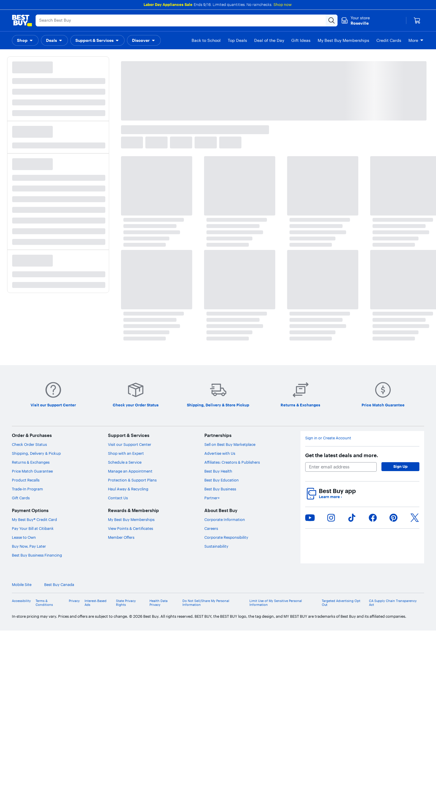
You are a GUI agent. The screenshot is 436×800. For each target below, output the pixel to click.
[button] (25, 40)
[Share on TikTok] (352, 517)
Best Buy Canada (409, 584)
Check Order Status (29, 444)
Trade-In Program (27, 489)
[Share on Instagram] (331, 517)
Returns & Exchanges (31, 462)
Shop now (282, 4)
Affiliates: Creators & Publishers (232, 462)
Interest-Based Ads (95, 603)
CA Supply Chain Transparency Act (393, 603)
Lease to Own (24, 537)
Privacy (74, 601)
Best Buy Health (218, 471)
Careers (211, 528)
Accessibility (21, 601)
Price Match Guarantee (32, 471)
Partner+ (212, 497)
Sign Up (400, 466)
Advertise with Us (219, 453)
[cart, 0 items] (417, 20)
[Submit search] (332, 20)
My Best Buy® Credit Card (34, 519)
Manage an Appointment (130, 471)
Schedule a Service (124, 462)
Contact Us (118, 497)
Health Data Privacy (158, 603)
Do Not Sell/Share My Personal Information (205, 603)
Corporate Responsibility (226, 537)
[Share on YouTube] (310, 517)
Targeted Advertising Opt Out (341, 603)
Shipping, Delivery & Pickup (36, 453)
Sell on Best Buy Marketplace (229, 444)
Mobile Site (371, 584)
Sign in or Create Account (328, 438)
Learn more (330, 497)
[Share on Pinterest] (393, 517)
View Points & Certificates (130, 528)
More (413, 40)
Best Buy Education (221, 480)
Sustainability (216, 546)
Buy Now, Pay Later (29, 546)
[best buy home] (22, 20)
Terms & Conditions (44, 603)
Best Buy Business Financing (37, 555)
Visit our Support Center (129, 444)
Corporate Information (224, 519)
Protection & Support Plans (132, 480)
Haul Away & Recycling (128, 489)
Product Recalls (25, 480)
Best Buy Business (220, 489)
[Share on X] (414, 517)
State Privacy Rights (126, 603)
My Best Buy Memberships (131, 519)
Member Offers (121, 537)
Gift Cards (21, 497)
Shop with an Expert (126, 453)
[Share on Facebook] (373, 517)
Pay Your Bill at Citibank (33, 528)
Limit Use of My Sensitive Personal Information (275, 603)
